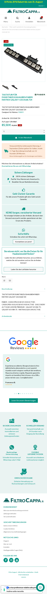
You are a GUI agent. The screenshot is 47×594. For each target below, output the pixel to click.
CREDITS (23, 577)
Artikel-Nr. (6, 118)
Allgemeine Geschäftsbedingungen (14, 532)
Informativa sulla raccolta (13, 591)
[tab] (23, 289)
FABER (21, 112)
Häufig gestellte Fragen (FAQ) (13, 550)
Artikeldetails (7, 316)
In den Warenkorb (25, 138)
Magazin (6, 541)
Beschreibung (7, 289)
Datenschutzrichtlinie (10, 526)
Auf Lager (5, 122)
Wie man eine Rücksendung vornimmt (15, 510)
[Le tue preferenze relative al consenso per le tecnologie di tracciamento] (4, 589)
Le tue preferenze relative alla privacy (24, 588)
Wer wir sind (7, 544)
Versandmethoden (9, 517)
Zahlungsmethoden (9, 514)
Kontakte (6, 547)
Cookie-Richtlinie (9, 529)
